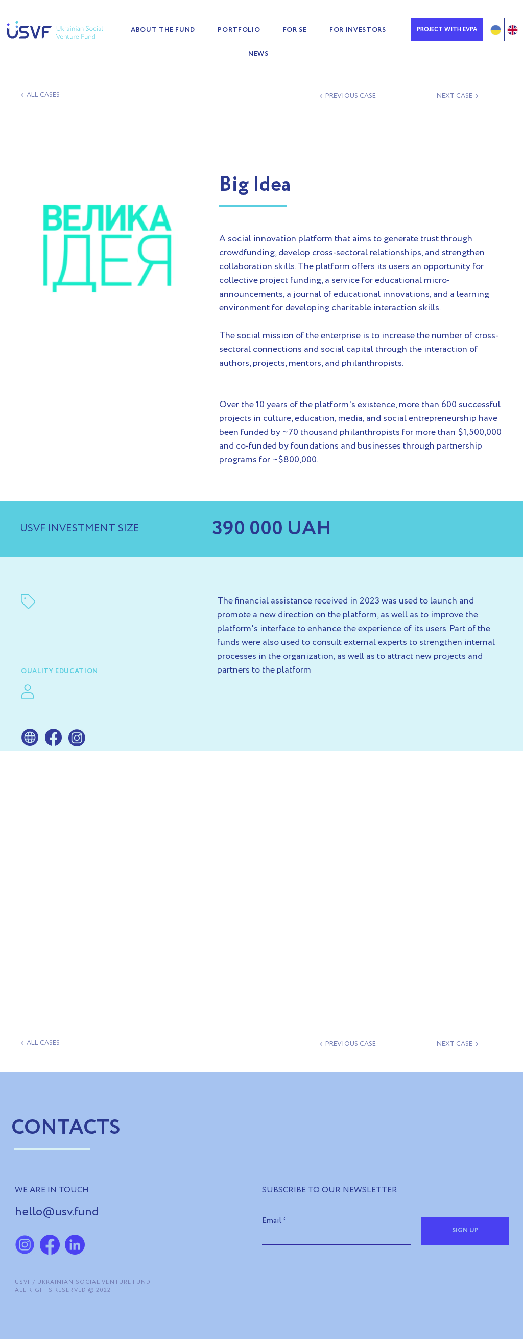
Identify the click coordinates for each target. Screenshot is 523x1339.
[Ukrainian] (496, 29)
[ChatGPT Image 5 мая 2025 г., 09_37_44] (25, 1245)
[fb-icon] (50, 1245)
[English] (512, 29)
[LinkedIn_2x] (75, 1245)
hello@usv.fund (57, 1212)
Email (271, 1221)
